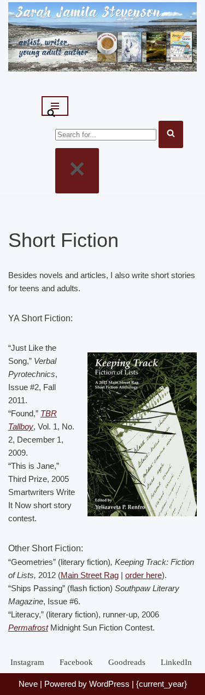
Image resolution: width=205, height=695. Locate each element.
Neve (28, 683)
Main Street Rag (90, 575)
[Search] (51, 114)
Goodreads (126, 662)
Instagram (27, 662)
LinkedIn (176, 662)
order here (143, 575)
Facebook (76, 662)
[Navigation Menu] (55, 106)
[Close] (77, 170)
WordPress (109, 683)
